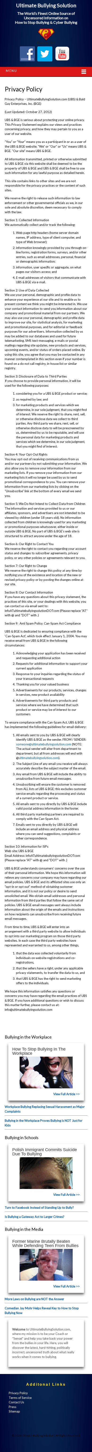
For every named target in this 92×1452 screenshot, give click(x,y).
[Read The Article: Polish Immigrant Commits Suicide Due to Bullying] (46, 1173)
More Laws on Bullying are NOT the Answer (34, 1299)
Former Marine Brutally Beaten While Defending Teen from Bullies (45, 1243)
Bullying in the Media (24, 1229)
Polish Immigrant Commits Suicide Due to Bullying (44, 1151)
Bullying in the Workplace (28, 1036)
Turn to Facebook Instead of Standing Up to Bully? (39, 1207)
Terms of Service (20, 1398)
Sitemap (14, 1411)
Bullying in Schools (21, 1137)
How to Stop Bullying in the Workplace (39, 1051)
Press (12, 1407)
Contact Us (16, 1402)
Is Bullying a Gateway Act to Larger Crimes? (34, 1217)
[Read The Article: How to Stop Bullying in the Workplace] (46, 1072)
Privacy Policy (18, 1393)
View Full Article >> (66, 1094)
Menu (11, 71)
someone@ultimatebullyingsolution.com (43, 744)
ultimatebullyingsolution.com (39, 758)
